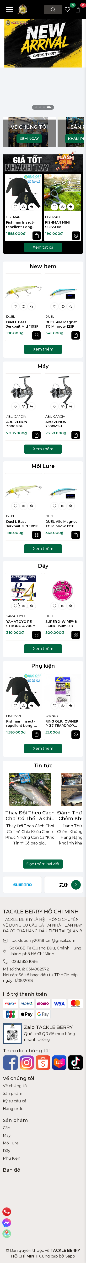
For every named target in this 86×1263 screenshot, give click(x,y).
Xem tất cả (43, 247)
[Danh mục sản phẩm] (9, 9)
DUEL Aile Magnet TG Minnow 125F (61, 324)
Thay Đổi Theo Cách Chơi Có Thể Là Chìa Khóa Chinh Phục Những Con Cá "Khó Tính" (30, 815)
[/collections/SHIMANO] (22, 884)
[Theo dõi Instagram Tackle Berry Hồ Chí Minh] (26, 1062)
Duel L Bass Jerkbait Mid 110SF (22, 324)
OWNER (51, 716)
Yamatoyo (15, 616)
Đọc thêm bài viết (43, 864)
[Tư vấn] (6, 1233)
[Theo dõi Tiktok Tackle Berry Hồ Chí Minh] (75, 1062)
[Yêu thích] (15, 206)
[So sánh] (31, 206)
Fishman (13, 217)
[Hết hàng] (76, 235)
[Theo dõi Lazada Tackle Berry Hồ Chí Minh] (59, 1062)
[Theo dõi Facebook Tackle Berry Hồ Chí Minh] (10, 1062)
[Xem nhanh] (23, 206)
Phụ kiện (43, 666)
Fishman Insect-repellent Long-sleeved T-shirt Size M (23, 225)
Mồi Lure (43, 466)
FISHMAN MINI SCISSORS (57, 224)
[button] (75, 208)
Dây (43, 566)
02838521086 (24, 961)
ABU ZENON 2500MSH (55, 424)
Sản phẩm (12, 1093)
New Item (43, 266)
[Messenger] (6, 1222)
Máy (43, 366)
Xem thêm (43, 349)
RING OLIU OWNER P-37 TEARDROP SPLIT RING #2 (61, 723)
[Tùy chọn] (36, 335)
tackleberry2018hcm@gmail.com (43, 940)
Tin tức (43, 765)
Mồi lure (11, 1143)
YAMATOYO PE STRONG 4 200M (21, 623)
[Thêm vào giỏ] (36, 235)
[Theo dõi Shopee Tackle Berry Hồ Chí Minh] (43, 1062)
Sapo (69, 1256)
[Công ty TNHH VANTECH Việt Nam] (43, 43)
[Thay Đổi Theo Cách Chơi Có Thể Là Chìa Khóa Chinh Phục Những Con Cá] (30, 789)
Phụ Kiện (11, 1158)
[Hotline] (6, 1211)
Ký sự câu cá (14, 1101)
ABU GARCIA (16, 416)
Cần (6, 1128)
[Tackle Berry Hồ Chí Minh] (23, 9)
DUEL (10, 316)
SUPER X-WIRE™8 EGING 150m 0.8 (61, 623)
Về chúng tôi (15, 1086)
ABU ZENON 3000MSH (16, 424)
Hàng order (14, 1108)
